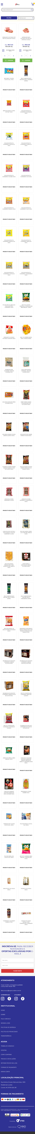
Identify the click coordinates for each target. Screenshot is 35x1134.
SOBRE (3, 1014)
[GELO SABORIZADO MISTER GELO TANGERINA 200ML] (26, 588)
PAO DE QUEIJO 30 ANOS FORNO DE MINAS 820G (9, 630)
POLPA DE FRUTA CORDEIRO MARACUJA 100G (9, 241)
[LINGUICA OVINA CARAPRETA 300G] (9, 491)
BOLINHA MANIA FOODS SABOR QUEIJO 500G (9, 435)
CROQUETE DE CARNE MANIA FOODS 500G (26, 435)
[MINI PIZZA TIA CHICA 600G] (9, 881)
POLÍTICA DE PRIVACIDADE (9, 1031)
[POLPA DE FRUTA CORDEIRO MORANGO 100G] (26, 103)
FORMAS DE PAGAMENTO (9, 1067)
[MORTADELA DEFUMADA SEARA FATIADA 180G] (26, 556)
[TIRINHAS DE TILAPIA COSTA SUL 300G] (9, 816)
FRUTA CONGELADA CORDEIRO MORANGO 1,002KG (9, 727)
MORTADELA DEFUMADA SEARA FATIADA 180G (26, 565)
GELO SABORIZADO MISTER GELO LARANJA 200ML (26, 79)
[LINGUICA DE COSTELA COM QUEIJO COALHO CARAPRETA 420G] (9, 524)
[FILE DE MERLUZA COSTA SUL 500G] (9, 848)
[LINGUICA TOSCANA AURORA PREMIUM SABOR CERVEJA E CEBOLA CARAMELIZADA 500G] (26, 750)
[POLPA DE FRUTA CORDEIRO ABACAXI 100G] (26, 232)
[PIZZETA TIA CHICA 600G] (26, 881)
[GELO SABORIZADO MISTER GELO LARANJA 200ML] (26, 70)
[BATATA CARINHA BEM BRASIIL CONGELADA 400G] (26, 848)
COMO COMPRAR (6, 1054)
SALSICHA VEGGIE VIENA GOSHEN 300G (8, 402)
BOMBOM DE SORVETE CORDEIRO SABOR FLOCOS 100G (9, 662)
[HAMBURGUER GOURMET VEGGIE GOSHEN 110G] (9, 362)
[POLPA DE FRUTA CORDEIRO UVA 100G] (26, 168)
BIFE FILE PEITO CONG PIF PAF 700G (9, 111)
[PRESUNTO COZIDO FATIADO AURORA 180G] (9, 329)
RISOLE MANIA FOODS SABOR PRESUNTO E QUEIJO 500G (26, 468)
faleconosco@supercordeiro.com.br (11, 990)
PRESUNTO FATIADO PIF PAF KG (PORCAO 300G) (9, 38)
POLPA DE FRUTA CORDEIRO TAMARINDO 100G (26, 274)
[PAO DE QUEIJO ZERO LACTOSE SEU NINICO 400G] (26, 524)
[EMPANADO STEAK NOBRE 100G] (26, 784)
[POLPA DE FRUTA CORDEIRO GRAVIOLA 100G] (9, 135)
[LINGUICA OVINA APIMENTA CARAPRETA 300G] (26, 491)
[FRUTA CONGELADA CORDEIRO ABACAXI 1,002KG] (26, 685)
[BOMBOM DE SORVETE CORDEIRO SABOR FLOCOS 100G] (9, 653)
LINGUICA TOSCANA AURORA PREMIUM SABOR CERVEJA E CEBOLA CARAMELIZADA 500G (26, 760)
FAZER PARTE (17, 971)
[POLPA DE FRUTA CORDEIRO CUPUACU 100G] (9, 265)
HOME (3, 1010)
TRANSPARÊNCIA (6, 1036)
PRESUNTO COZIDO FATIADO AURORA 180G (9, 338)
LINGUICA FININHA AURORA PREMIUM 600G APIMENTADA (9, 793)
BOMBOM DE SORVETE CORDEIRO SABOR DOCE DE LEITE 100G (9, 694)
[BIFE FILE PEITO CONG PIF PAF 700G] (9, 103)
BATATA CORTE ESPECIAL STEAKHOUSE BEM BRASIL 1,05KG (26, 306)
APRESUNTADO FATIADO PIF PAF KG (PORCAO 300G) (26, 38)
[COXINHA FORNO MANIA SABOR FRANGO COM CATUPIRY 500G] (9, 459)
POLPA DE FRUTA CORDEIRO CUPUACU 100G (9, 274)
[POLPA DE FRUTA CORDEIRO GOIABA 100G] (9, 168)
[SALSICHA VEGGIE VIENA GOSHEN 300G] (9, 394)
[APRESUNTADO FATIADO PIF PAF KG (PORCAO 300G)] (26, 29)
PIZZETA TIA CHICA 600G (26, 889)
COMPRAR (10, 60)
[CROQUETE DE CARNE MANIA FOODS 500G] (26, 426)
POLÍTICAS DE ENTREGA (8, 1027)
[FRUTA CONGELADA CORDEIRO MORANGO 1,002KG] (9, 718)
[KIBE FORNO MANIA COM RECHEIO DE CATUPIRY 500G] (26, 394)
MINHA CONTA (5, 1071)
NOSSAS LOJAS (5, 1023)
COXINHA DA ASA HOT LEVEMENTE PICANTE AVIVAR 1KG (26, 727)
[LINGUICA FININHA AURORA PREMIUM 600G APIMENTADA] (9, 784)
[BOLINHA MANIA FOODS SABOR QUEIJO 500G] (9, 426)
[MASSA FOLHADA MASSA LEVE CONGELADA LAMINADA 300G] (26, 913)
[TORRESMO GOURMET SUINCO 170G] (9, 913)
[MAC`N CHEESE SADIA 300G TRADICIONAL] (26, 329)
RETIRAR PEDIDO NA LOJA (9, 1063)
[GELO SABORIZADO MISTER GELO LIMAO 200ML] (9, 588)
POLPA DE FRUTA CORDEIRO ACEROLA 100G (26, 144)
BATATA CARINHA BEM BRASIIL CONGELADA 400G (26, 857)
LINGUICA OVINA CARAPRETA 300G (9, 499)
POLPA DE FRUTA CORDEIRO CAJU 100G (26, 208)
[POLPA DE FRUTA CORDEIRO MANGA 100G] (9, 200)
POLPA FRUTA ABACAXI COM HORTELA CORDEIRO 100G (9, 306)
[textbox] (17, 9)
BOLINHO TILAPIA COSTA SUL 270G (9, 79)
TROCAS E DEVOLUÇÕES (8, 1059)
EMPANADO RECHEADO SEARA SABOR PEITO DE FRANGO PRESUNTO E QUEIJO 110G (26, 630)
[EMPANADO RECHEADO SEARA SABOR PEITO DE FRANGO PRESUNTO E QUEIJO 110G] (26, 621)
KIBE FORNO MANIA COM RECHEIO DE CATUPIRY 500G (26, 403)
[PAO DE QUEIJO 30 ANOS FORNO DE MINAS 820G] (9, 621)
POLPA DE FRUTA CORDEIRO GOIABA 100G (9, 176)
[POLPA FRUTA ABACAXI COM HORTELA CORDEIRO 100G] (9, 297)
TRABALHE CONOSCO (7, 1046)
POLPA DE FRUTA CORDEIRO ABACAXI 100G (26, 241)
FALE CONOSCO (6, 1019)
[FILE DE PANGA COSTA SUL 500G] (26, 816)
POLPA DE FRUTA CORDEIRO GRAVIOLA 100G (9, 144)
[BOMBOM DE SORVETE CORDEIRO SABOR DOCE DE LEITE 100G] (9, 685)
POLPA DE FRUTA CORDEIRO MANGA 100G (8, 208)
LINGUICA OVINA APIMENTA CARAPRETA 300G (26, 500)
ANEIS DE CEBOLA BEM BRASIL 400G (9, 758)
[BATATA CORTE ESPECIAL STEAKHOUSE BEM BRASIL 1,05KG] (26, 297)
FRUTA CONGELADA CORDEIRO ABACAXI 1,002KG (26, 694)
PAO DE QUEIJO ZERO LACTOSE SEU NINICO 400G (26, 533)
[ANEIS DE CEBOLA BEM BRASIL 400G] (9, 750)
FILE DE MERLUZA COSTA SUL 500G (9, 857)
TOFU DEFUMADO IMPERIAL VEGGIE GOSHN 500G (26, 371)
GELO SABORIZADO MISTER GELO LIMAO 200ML (9, 597)
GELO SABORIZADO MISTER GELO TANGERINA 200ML (26, 597)
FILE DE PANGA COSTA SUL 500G (26, 824)
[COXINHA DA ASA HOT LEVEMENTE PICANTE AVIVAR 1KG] (26, 718)
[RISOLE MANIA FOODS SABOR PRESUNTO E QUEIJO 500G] (26, 459)
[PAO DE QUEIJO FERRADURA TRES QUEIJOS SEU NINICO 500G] (9, 556)
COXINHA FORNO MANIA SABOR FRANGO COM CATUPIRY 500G (9, 468)
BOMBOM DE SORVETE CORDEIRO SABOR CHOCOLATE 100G (26, 662)
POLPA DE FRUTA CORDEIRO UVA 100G (26, 176)
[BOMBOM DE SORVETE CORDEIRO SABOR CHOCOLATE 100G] (26, 653)
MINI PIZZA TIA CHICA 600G (9, 889)
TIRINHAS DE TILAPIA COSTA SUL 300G (9, 824)
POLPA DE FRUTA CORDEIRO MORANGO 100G (26, 112)
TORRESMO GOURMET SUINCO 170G (9, 921)
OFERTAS (4, 1050)
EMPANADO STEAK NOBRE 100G (26, 792)
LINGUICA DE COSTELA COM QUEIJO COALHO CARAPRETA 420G (9, 533)
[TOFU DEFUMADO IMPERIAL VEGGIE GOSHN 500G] (26, 362)
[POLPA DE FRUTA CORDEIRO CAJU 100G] (26, 200)
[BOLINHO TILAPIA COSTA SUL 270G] (9, 70)
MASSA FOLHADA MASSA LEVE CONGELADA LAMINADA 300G (26, 922)
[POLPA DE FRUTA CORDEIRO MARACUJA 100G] (9, 232)
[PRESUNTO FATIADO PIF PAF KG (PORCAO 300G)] (9, 29)
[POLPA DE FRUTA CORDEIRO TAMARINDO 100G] (26, 265)
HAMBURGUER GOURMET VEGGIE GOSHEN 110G (9, 371)
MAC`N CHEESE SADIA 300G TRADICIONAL (26, 338)
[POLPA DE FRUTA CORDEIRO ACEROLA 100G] (26, 135)
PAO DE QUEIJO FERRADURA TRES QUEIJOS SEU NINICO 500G (9, 565)
